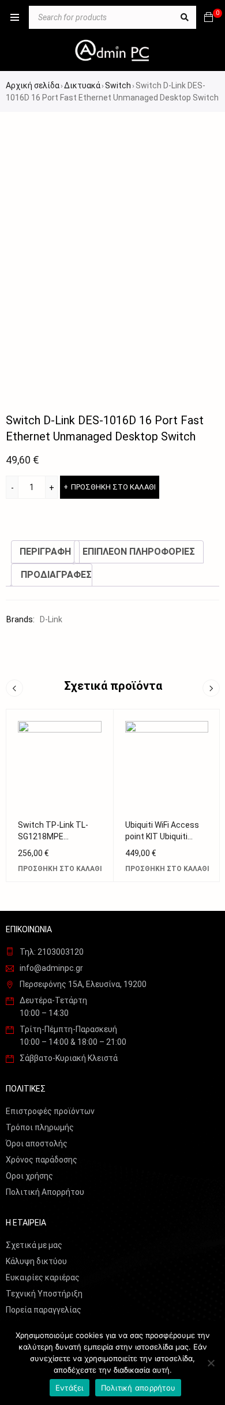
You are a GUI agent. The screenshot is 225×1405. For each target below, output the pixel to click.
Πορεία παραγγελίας (43, 1309)
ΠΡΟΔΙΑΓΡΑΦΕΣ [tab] (56, 574)
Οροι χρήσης (29, 1175)
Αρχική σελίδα (32, 85)
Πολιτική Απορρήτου (45, 1192)
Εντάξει (69, 1387)
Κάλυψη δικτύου (36, 1261)
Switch (118, 85)
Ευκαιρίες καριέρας (43, 1277)
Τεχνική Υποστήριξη (44, 1293)
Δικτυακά (82, 85)
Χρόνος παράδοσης (41, 1159)
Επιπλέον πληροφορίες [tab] (138, 551)
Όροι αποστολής (37, 1143)
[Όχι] (210, 1363)
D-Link (51, 619)
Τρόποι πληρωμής (40, 1127)
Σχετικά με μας (34, 1245)
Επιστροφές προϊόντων (50, 1111)
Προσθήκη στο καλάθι (113, 487)
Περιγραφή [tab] (45, 551)
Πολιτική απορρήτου (138, 1387)
